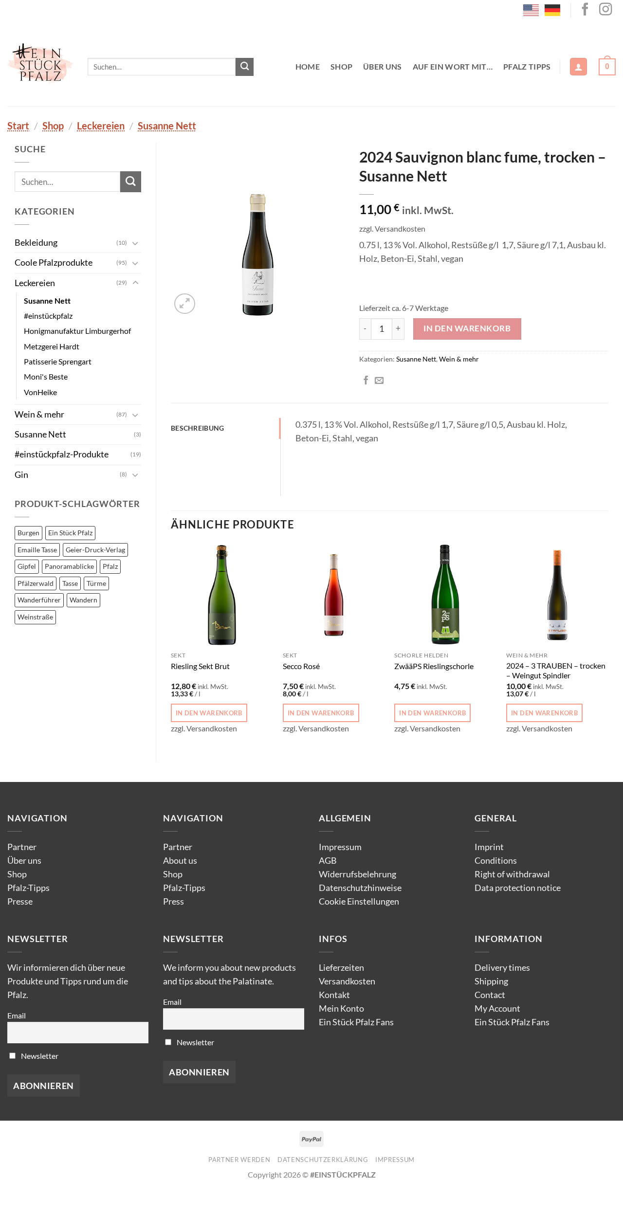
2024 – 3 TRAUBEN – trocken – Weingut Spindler (555, 670)
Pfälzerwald (36, 583)
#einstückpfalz (48, 315)
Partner (22, 847)
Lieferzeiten (341, 968)
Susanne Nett (167, 125)
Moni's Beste (46, 376)
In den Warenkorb (467, 328)
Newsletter (38, 1055)
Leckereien (101, 125)
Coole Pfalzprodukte (53, 262)
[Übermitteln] (245, 67)
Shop (341, 66)
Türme (96, 583)
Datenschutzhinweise (360, 888)
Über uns (382, 66)
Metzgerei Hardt (51, 346)
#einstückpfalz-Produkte (62, 454)
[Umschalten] (135, 243)
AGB (328, 860)
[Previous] (171, 645)
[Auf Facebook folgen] (585, 10)
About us (180, 860)
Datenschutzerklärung (322, 1159)
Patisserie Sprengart (58, 361)
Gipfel (27, 566)
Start (18, 125)
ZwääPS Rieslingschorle (434, 666)
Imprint (489, 847)
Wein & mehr (39, 414)
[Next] (608, 645)
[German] (553, 9)
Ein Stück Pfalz (70, 532)
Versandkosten (347, 981)
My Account (497, 1008)
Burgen (28, 532)
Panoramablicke (69, 566)
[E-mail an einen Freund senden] (379, 381)
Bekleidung (36, 242)
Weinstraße (35, 617)
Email (16, 1015)
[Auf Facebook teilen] (366, 381)
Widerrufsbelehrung (357, 874)
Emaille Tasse (37, 549)
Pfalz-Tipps (28, 888)
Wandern (83, 600)
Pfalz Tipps (527, 66)
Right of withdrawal (512, 874)
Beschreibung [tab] (197, 428)
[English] (531, 9)
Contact (490, 995)
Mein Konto (341, 1008)
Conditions (496, 860)
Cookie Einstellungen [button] (359, 901)
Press (173, 901)
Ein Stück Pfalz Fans (356, 1022)
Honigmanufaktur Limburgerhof (77, 330)
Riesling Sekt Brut (200, 666)
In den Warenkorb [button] (209, 713)
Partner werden (239, 1159)
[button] (578, 66)
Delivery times (502, 968)
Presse (20, 901)
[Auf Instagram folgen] (605, 10)
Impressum (340, 847)
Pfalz (110, 566)
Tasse (70, 583)
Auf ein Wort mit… (453, 66)
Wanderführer (39, 600)
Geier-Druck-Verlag (95, 549)
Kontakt (334, 995)
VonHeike (40, 392)
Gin (21, 475)
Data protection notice (518, 888)
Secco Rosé (301, 666)
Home (307, 66)
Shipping (491, 981)
